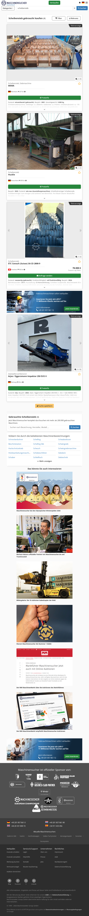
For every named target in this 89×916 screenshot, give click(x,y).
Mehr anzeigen (45, 461)
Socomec (78, 836)
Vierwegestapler (66, 836)
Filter (59, 18)
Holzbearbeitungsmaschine (19, 453)
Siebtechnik (63, 457)
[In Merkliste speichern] (79, 83)
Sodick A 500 (11, 836)
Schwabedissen (64, 439)
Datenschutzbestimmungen (55, 909)
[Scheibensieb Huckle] (44, 141)
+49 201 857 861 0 (18, 822)
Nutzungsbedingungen (74, 909)
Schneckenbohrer (15, 439)
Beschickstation (14, 444)
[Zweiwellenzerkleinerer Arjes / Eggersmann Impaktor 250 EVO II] (44, 343)
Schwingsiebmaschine (67, 448)
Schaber (11, 457)
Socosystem (44, 841)
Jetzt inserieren (71, 309)
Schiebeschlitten (40, 453)
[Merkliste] (80, 3)
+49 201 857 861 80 (57, 822)
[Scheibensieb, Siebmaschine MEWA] (44, 52)
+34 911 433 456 (55, 826)
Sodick (22, 836)
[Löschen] (75, 8)
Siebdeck (62, 453)
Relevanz (74, 18)
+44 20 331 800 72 (18, 826)
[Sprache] (83, 3)
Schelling (37, 439)
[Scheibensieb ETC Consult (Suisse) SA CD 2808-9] (44, 230)
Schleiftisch (38, 457)
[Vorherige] (9, 52)
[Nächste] (80, 52)
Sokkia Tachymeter (50, 836)
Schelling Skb (38, 444)
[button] (87, 3)
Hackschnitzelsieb (15, 448)
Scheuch (36, 448)
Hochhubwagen (33, 836)
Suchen (83, 8)
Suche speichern (45, 406)
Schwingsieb (63, 444)
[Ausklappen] (44, 109)
